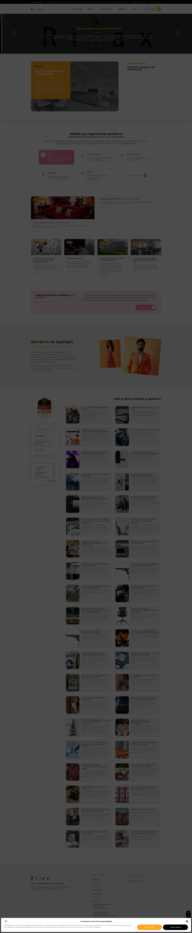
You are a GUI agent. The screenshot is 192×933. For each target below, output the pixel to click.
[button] (187, 921)
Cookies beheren (175, 927)
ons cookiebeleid (89, 927)
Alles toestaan (149, 927)
